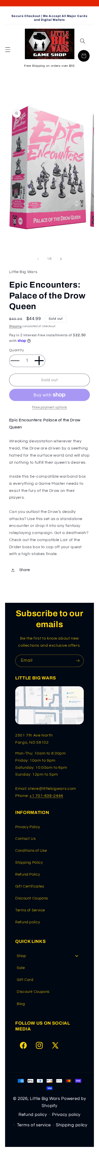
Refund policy (27, 922)
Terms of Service (30, 910)
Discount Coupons (31, 898)
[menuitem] (49, 956)
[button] (7, 50)
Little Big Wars (45, 1098)
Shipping (15, 326)
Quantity (16, 350)
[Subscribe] (78, 661)
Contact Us (25, 839)
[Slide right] (61, 258)
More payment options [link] (49, 407)
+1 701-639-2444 (46, 796)
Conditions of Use (31, 851)
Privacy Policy (27, 827)
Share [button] (24, 570)
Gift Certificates (29, 886)
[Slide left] (38, 258)
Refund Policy (27, 874)
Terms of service (34, 1125)
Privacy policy (66, 1114)
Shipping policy (71, 1125)
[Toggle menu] (76, 956)
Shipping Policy (29, 862)
